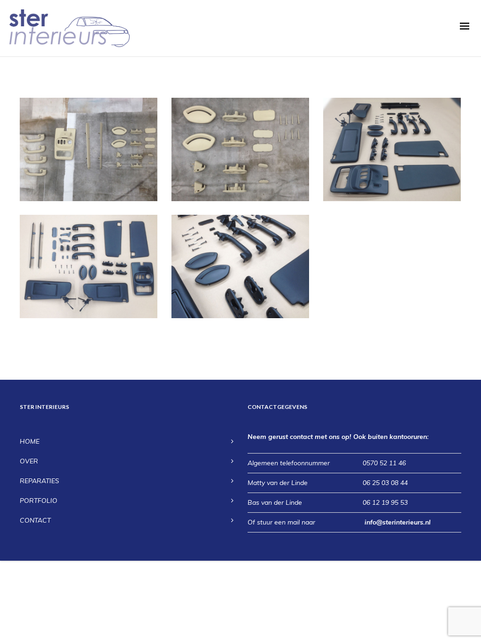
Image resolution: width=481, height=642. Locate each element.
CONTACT (35, 520)
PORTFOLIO (38, 500)
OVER (29, 461)
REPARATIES (39, 481)
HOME (29, 441)
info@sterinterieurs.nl (398, 522)
